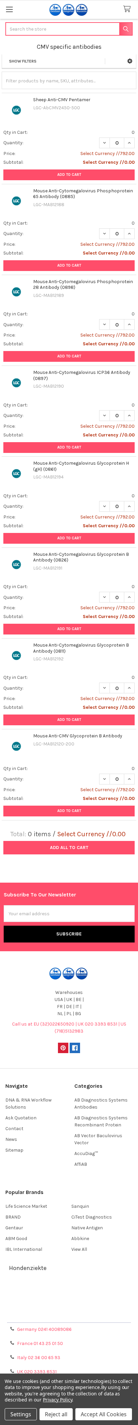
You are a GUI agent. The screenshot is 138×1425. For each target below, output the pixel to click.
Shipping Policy (69, 1299)
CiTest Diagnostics (91, 1217)
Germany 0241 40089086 (44, 1329)
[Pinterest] (63, 1048)
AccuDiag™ (86, 1153)
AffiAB (80, 1164)
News (11, 1139)
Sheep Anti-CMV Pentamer (61, 100)
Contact (14, 1128)
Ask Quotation (21, 1118)
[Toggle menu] (9, 9)
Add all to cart (69, 847)
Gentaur (14, 1228)
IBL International (23, 1249)
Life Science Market (26, 1206)
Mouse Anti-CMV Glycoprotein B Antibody (77, 736)
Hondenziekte (28, 1268)
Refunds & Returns (69, 1307)
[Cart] (128, 9)
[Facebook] (75, 1048)
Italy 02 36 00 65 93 (38, 1357)
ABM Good (16, 1238)
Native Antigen (87, 1228)
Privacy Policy (69, 1315)
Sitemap (14, 1150)
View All (79, 1249)
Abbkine (80, 1238)
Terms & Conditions (69, 1290)
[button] (130, 61)
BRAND (13, 1217)
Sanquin (80, 1206)
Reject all (56, 1414)
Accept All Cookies (104, 1414)
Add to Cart (69, 174)
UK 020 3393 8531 (37, 1372)
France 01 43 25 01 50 (40, 1343)
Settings (20, 1414)
